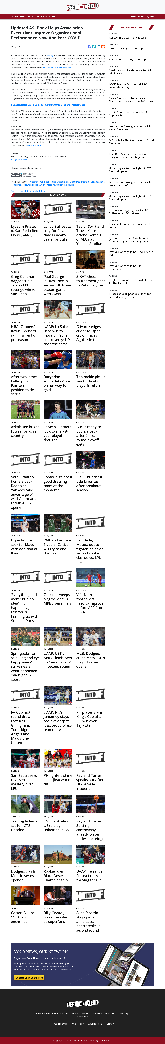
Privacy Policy (77, 1023)
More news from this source (60, 184)
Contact (110, 1023)
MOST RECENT (27, 16)
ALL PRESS (42, 16)
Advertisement (95, 1023)
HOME (15, 16)
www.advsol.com (33, 145)
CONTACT (54, 16)
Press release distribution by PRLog (28, 191)
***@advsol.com (19, 159)
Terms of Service (59, 1023)
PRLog (50, 55)
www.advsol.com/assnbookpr (57, 67)
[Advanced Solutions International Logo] (24, 174)
